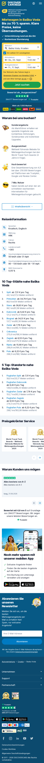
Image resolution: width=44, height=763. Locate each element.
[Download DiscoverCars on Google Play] (12, 584)
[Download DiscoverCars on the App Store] (28, 584)
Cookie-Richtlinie (9, 749)
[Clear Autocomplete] (38, 47)
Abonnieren (22, 641)
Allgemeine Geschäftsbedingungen (16, 753)
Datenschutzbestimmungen (13, 745)
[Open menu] (40, 3)
